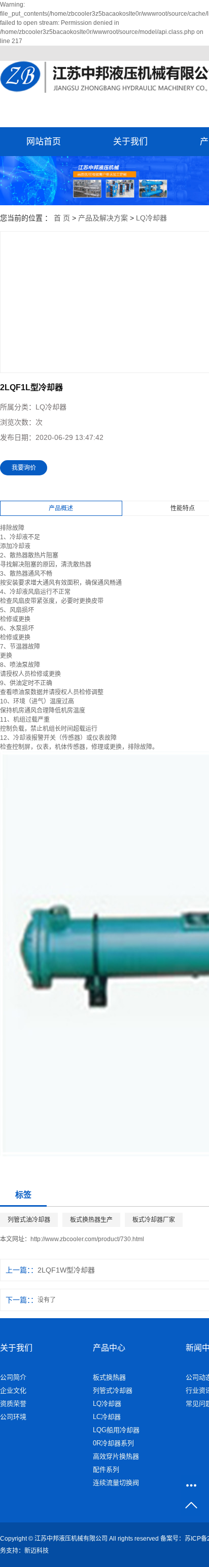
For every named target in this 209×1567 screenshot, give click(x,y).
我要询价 (24, 467)
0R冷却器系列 (113, 1443)
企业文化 (13, 1390)
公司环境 (13, 1417)
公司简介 (13, 1377)
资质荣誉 (13, 1403)
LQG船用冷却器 (116, 1430)
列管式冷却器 (112, 1390)
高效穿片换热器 (116, 1456)
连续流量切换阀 (116, 1482)
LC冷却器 (107, 1417)
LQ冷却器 (151, 218)
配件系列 (106, 1469)
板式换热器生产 (91, 1219)
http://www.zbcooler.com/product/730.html (87, 1239)
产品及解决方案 (103, 218)
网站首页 (43, 141)
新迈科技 (36, 1550)
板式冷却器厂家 (153, 1219)
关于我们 (130, 141)
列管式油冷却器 (29, 1219)
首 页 (62, 218)
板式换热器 (109, 1377)
